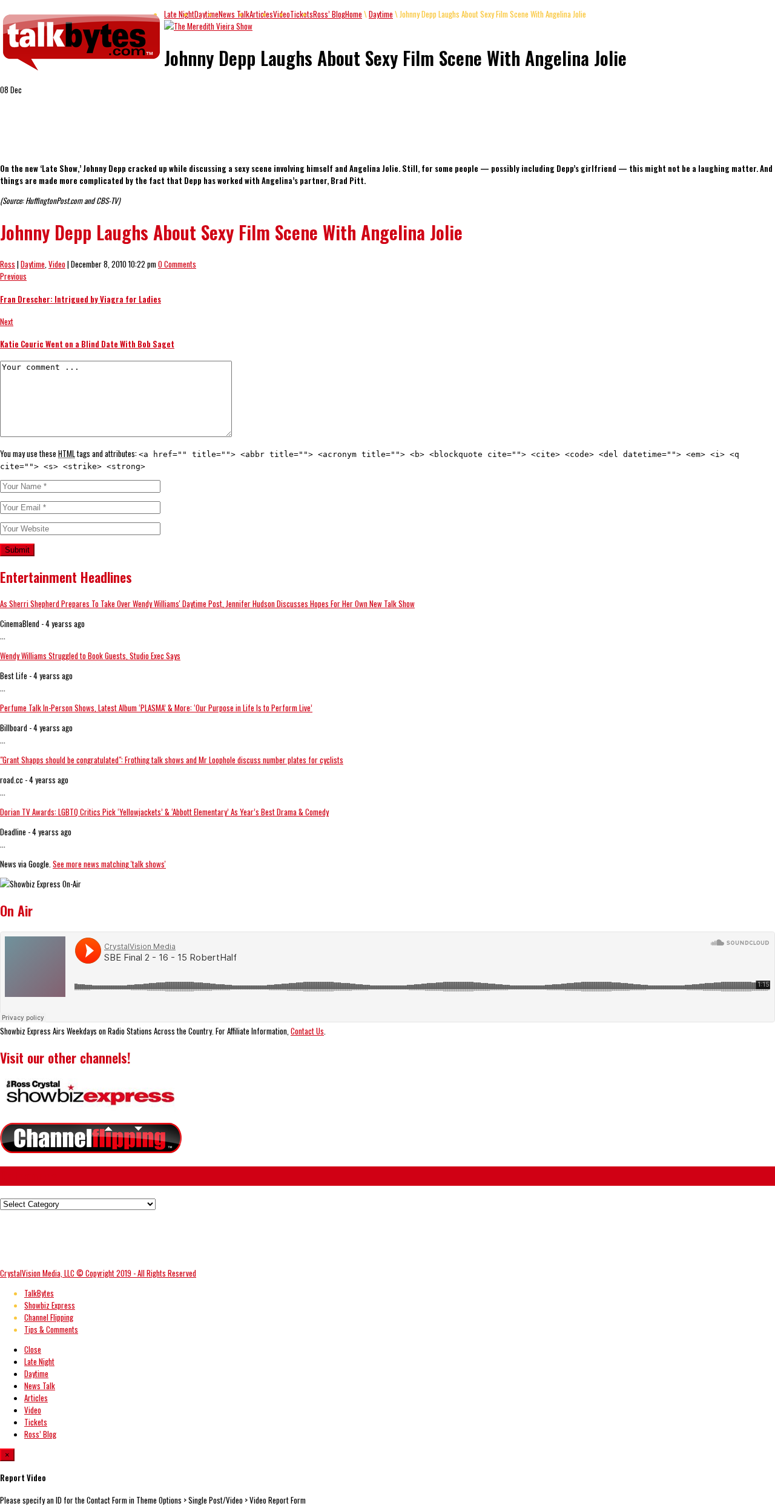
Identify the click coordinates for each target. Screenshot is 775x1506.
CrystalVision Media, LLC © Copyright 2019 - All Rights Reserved (98, 1273)
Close (32, 1349)
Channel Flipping (48, 1317)
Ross (7, 264)
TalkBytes (39, 1293)
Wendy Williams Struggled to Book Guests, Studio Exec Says (90, 655)
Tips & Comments (51, 1329)
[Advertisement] (141, 134)
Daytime (206, 14)
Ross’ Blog (329, 14)
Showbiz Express (49, 1305)
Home (353, 14)
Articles (261, 14)
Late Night (179, 14)
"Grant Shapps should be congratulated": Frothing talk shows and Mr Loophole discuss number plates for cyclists (171, 760)
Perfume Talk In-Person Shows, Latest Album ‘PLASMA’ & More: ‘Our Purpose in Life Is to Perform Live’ (156, 708)
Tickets (301, 14)
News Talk (234, 14)
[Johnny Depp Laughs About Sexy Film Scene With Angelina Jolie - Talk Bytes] (82, 71)
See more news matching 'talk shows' (109, 864)
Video (56, 264)
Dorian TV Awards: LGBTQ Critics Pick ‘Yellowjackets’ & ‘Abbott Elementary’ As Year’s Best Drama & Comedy (164, 812)
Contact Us (307, 1031)
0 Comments (177, 264)
